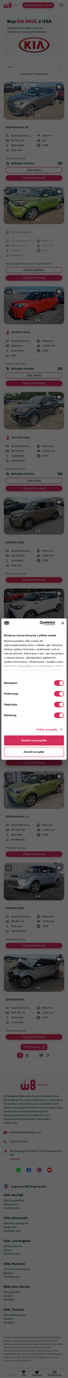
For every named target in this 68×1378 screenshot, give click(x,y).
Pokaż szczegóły (47, 729)
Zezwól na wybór (34, 751)
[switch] (59, 694)
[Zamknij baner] (63, 623)
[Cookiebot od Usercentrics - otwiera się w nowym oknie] (41, 623)
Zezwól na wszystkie (34, 740)
